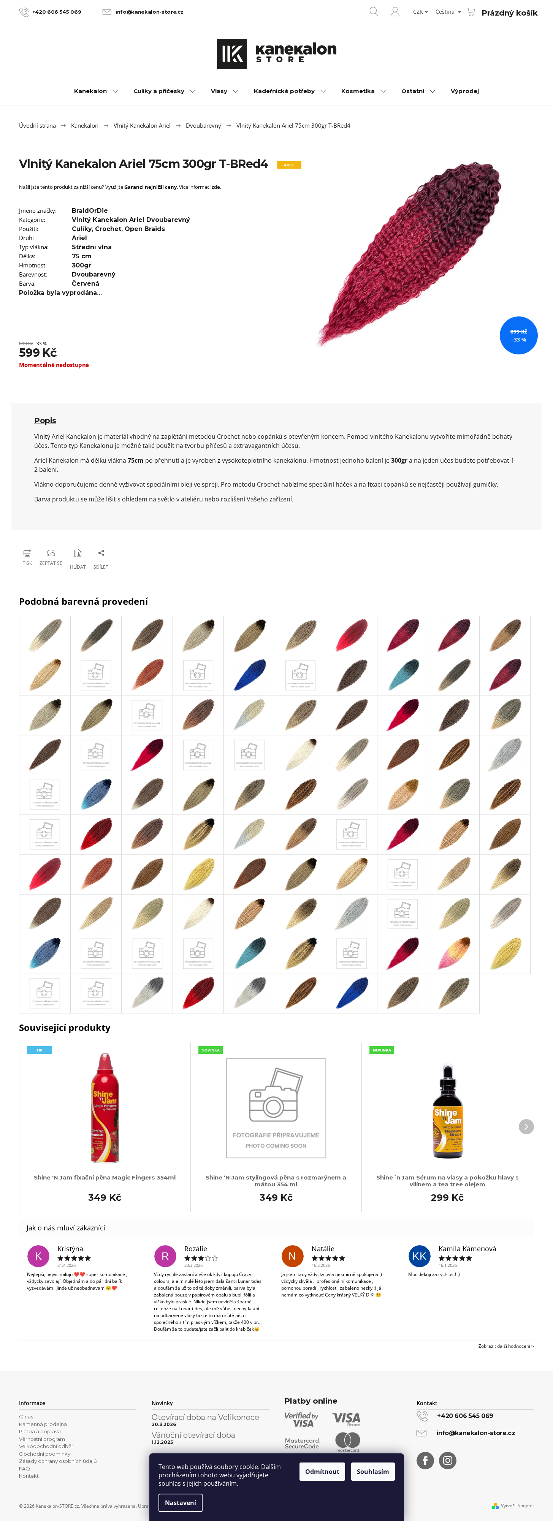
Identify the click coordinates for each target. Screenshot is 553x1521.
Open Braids (145, 228)
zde (216, 186)
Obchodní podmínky (44, 1454)
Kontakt (29, 1476)
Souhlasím (373, 1471)
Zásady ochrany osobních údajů (58, 1461)
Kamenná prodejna (43, 1424)
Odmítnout (322, 1471)
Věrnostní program (42, 1439)
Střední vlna (92, 247)
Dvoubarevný (94, 274)
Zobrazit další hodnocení (504, 1346)
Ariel (79, 238)
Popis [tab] (45, 420)
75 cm (82, 256)
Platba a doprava (40, 1431)
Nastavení (180, 1503)
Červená (85, 283)
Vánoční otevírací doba (193, 1435)
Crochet (108, 228)
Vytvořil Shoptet (517, 1505)
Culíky (82, 228)
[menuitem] (96, 91)
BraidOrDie (90, 210)
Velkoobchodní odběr (46, 1446)
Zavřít (57, 533)
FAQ (24, 1469)
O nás (26, 1416)
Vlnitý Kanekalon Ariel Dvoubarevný (131, 219)
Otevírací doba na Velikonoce (205, 1417)
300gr (81, 265)
